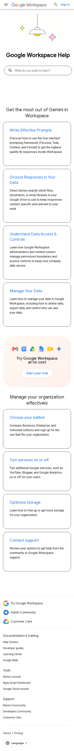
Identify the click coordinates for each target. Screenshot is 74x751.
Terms (7, 733)
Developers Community (17, 711)
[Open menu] (6, 4)
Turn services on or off (29, 460)
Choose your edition (27, 417)
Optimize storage (25, 502)
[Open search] (55, 4)
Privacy (18, 733)
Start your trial (37, 373)
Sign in (65, 4)
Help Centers (10, 642)
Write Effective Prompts (31, 130)
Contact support (24, 540)
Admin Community (14, 705)
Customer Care (12, 717)
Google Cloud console (16, 688)
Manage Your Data (26, 291)
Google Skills (10, 660)
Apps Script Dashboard (17, 682)
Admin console (12, 676)
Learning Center (12, 654)
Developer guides (13, 648)
